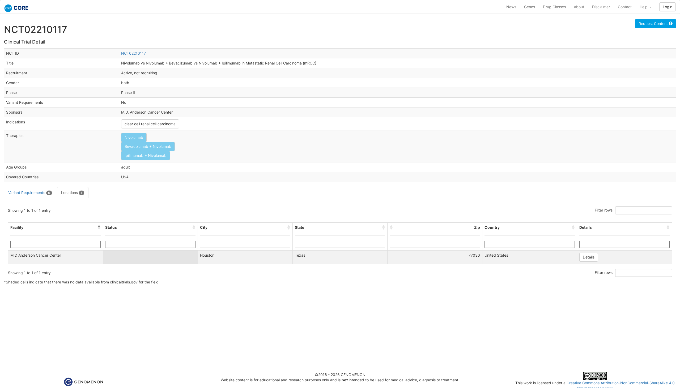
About (579, 7)
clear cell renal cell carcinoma (150, 124)
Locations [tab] (71, 192)
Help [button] (644, 7)
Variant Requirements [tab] (29, 192)
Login (667, 7)
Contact (625, 7)
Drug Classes (554, 7)
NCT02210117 (133, 53)
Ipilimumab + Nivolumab (146, 155)
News (511, 7)
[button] (99, 227)
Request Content (654, 23)
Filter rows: (604, 210)
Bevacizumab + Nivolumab (148, 146)
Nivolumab (134, 137)
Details (588, 257)
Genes (529, 7)
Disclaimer (601, 7)
